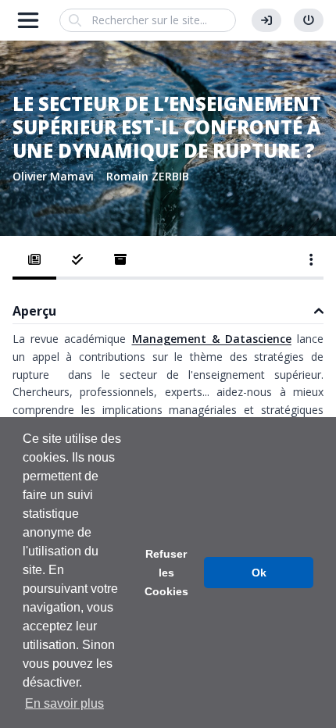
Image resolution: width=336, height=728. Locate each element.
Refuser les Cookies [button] (166, 573)
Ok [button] (259, 572)
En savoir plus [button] (64, 703)
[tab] (34, 261)
